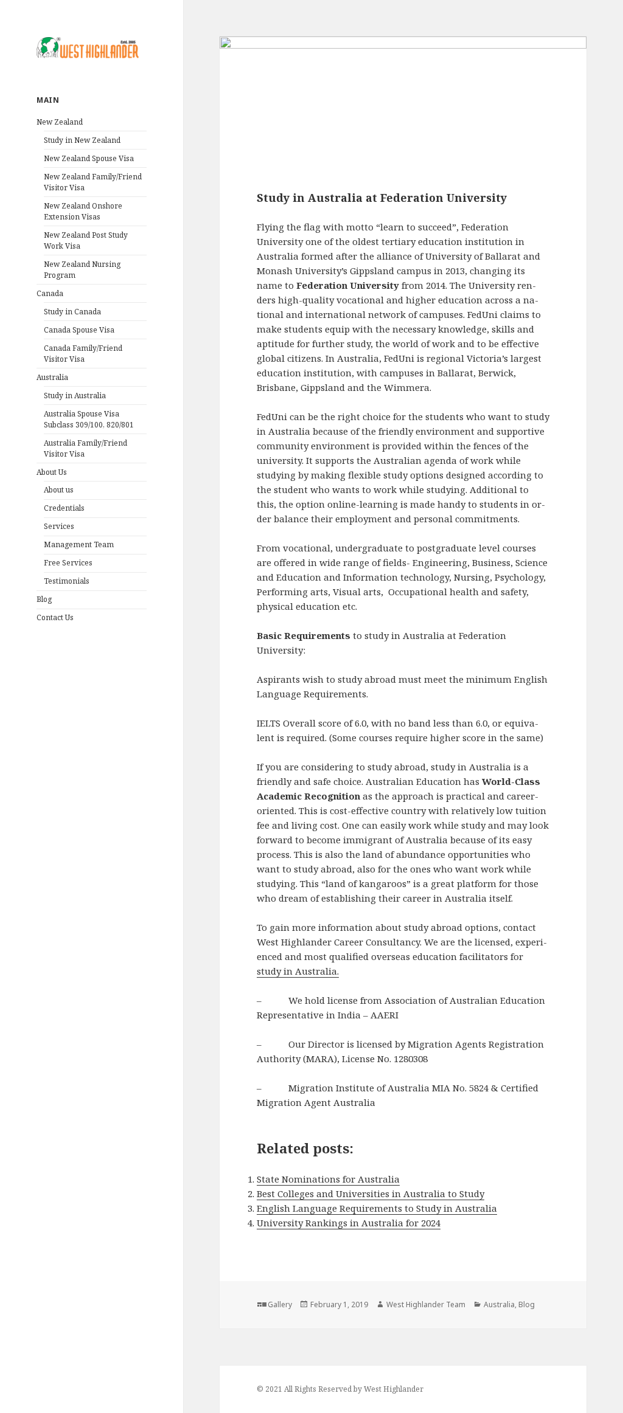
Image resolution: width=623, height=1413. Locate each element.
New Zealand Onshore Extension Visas (83, 211)
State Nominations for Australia (328, 1179)
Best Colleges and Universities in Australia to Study (370, 1193)
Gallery (280, 1304)
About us (59, 490)
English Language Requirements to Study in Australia (377, 1208)
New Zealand (60, 122)
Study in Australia (75, 395)
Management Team (79, 544)
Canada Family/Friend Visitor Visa (83, 353)
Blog (44, 599)
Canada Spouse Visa (79, 330)
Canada (50, 293)
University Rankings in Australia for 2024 (348, 1223)
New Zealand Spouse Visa (89, 158)
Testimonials (66, 581)
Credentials (64, 508)
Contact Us (55, 617)
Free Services (68, 563)
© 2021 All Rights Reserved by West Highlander (340, 1389)
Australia (52, 377)
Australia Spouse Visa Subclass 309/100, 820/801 (89, 419)
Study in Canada (72, 311)
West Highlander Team (425, 1304)
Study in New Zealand (82, 140)
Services (59, 526)
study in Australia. (298, 971)
